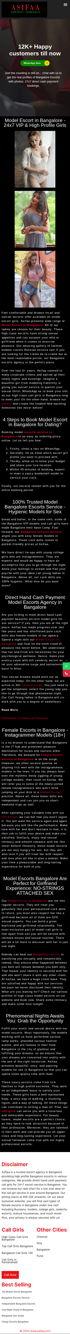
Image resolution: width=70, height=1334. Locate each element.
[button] (65, 4)
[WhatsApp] (66, 666)
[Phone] (66, 673)
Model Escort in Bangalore (22, 325)
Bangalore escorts (46, 954)
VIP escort (9, 817)
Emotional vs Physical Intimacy (25, 718)
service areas (32, 685)
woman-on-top (50, 792)
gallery (7, 403)
